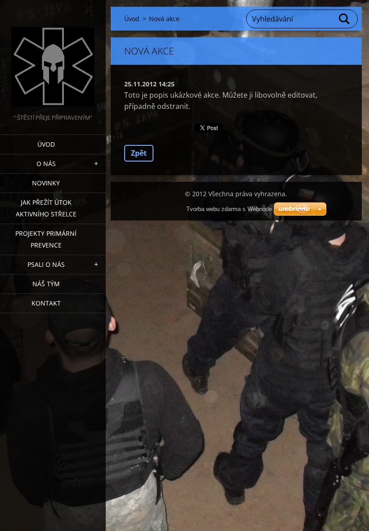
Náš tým (46, 283)
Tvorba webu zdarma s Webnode (229, 209)
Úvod (46, 144)
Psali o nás (46, 264)
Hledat (345, 19)
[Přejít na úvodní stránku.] (53, 56)
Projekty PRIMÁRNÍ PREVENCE (45, 239)
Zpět (139, 153)
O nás (46, 163)
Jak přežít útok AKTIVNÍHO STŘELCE (46, 208)
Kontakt (46, 303)
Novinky (46, 183)
